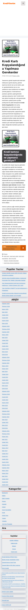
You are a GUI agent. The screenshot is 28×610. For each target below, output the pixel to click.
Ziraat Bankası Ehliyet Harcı (9, 557)
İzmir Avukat (5, 568)
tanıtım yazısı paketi (7, 591)
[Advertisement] (14, 22)
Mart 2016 (5, 476)
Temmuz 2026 (6, 306)
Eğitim (3, 495)
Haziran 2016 (5, 468)
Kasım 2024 (5, 349)
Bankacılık (5, 493)
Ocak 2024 (5, 377)
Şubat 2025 (5, 340)
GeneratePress (21, 609)
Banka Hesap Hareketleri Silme (10, 559)
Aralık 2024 (5, 346)
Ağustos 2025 (6, 326)
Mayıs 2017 (5, 448)
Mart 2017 (5, 450)
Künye (14, 549)
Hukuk (4, 507)
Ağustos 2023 (6, 391)
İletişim (14, 546)
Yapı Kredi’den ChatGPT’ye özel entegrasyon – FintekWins (13, 583)
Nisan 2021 (5, 436)
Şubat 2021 (5, 442)
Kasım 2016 (5, 462)
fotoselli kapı (5, 600)
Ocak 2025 (5, 343)
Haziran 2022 (5, 417)
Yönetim (4, 521)
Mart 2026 (5, 312)
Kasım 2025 (5, 320)
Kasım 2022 (5, 402)
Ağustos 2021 (6, 431)
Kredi (3, 512)
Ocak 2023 (5, 397)
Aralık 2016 (5, 459)
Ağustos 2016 (6, 465)
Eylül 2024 (5, 354)
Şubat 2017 (5, 453)
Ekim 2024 (5, 351)
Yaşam (4, 518)
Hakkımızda (14, 543)
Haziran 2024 (5, 363)
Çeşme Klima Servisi (7, 596)
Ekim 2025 (5, 323)
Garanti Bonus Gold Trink (9, 562)
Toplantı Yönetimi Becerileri (11, 260)
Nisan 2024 (5, 368)
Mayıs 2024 (5, 366)
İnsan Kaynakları (6, 510)
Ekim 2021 (5, 425)
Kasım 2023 (5, 383)
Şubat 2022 (5, 422)
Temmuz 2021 (6, 434)
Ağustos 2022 (6, 411)
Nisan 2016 (5, 473)
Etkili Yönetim (5, 498)
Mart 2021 (5, 439)
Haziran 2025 (5, 332)
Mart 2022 (5, 419)
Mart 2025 (5, 337)
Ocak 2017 (5, 456)
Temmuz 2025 (6, 329)
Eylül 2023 (5, 388)
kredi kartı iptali (14, 256)
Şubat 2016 (5, 479)
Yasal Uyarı (14, 551)
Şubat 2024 (5, 374)
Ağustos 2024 (6, 357)
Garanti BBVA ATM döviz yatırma (11, 565)
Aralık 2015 (5, 484)
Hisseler (4, 504)
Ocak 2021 (5, 445)
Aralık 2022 (5, 400)
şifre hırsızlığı (12, 258)
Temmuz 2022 (6, 414)
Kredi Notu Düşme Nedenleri (11, 263)
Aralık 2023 (5, 380)
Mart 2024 (5, 371)
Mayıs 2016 (5, 470)
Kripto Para (5, 515)
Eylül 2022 (5, 408)
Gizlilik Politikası (14, 540)
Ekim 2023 (5, 385)
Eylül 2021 (5, 428)
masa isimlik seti (6, 605)
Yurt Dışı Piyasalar (7, 524)
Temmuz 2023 (6, 394)
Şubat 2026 (5, 315)
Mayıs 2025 (5, 334)
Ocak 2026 (5, 318)
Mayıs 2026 (5, 309)
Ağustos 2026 (6, 303)
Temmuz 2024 (6, 360)
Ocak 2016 (5, 482)
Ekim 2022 (5, 405)
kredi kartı (6, 256)
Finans (5, 254)
